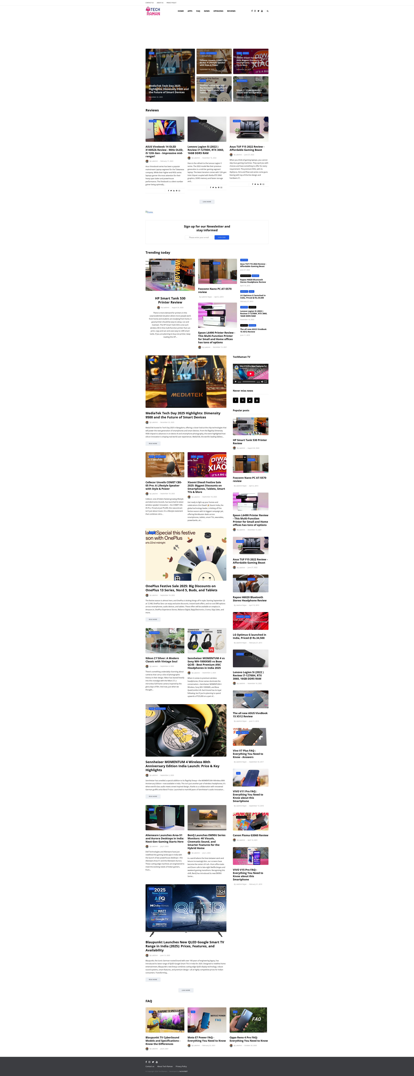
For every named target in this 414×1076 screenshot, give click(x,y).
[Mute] (262, 382)
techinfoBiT (184, 1071)
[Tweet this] (171, 191)
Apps (190, 11)
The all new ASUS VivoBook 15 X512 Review (253, 330)
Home (181, 11)
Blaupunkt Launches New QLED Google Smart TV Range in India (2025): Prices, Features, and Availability (185, 946)
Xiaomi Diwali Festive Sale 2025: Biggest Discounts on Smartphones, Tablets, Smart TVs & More (250, 61)
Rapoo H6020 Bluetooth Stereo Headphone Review (253, 280)
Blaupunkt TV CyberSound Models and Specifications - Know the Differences (163, 1041)
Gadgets (244, 291)
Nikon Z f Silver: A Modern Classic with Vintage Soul (249, 91)
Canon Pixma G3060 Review (250, 835)
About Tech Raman (165, 1066)
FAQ (198, 11)
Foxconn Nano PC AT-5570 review (215, 290)
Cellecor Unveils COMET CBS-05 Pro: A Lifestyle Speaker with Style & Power (213, 62)
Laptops (153, 121)
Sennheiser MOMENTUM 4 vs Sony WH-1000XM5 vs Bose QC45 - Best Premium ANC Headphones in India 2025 (206, 663)
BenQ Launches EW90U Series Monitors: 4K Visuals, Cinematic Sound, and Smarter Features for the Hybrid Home (206, 841)
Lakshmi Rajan (206, 297)
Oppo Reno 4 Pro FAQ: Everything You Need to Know (249, 1039)
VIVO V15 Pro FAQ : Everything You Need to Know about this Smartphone (248, 874)
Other (245, 53)
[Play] (236, 382)
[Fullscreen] (266, 382)
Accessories (211, 53)
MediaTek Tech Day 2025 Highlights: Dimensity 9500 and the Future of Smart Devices (169, 89)
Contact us (150, 3)
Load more (207, 202)
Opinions (218, 11)
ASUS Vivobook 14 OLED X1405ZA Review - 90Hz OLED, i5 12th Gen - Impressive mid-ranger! (164, 151)
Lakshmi (155, 161)
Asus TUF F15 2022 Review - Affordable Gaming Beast (247, 148)
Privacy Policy (171, 3)
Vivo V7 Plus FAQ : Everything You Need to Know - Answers (248, 754)
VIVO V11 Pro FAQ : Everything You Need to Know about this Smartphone (248, 796)
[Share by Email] (179, 191)
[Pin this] (176, 191)
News (207, 11)
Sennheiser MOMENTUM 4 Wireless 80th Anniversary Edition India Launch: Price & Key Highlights (182, 766)
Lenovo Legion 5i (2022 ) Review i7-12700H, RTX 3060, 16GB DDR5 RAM (206, 150)
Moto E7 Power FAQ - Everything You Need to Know (207, 1039)
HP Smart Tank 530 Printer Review (170, 300)
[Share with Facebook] (168, 191)
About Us (160, 3)
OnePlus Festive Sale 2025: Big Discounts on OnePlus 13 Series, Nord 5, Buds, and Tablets (213, 89)
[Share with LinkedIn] (173, 191)
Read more (153, 443)
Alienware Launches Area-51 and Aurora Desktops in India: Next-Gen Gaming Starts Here (165, 838)
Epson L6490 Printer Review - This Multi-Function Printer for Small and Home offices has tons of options (216, 337)
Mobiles (245, 732)
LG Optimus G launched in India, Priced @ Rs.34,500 (253, 296)
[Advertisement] (207, 32)
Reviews (231, 11)
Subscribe (222, 237)
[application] (250, 374)
